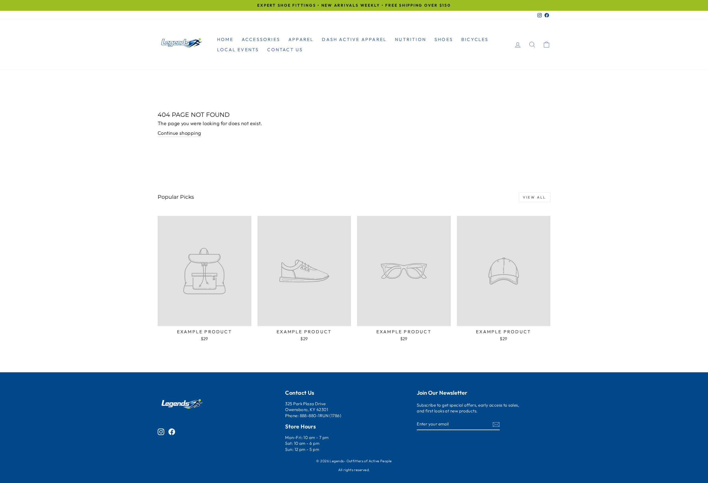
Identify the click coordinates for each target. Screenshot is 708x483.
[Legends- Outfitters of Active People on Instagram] (161, 431)
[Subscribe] (496, 424)
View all (534, 197)
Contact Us (285, 49)
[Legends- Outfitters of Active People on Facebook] (171, 431)
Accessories (261, 39)
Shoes (443, 39)
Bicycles (475, 39)
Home (225, 39)
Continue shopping (179, 133)
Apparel (301, 39)
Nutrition (410, 39)
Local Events (238, 49)
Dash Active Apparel (354, 39)
